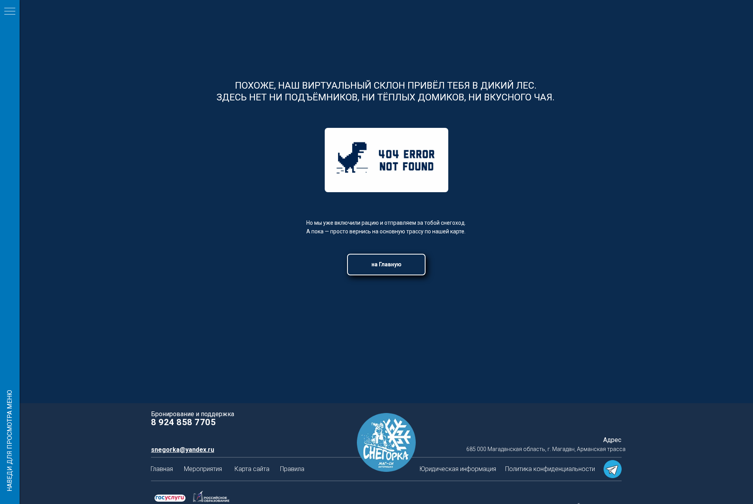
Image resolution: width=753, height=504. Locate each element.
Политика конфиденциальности (550, 469)
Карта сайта (252, 469)
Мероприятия (203, 469)
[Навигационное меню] (9, 12)
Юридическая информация (457, 469)
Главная (162, 469)
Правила (292, 469)
